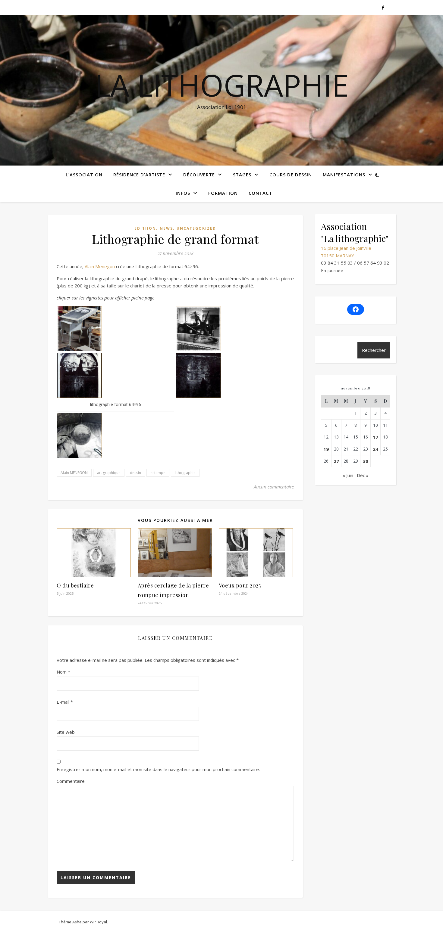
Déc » (363, 475)
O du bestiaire (75, 585)
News (166, 228)
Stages (242, 175)
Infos (183, 193)
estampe (157, 472)
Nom (63, 672)
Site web (66, 732)
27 (336, 461)
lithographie (185, 472)
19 (326, 449)
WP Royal (98, 922)
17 (375, 437)
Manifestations (344, 175)
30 (365, 461)
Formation (223, 193)
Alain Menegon (100, 266)
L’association (84, 175)
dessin (135, 472)
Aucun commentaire (274, 487)
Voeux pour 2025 (240, 585)
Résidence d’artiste (139, 175)
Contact (260, 193)
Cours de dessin (290, 175)
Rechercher (374, 350)
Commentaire (71, 781)
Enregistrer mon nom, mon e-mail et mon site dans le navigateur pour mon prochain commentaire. (158, 769)
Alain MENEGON (74, 472)
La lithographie (222, 85)
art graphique (109, 472)
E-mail (65, 702)
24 (375, 449)
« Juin (348, 475)
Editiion (145, 228)
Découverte (199, 175)
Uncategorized (196, 228)
